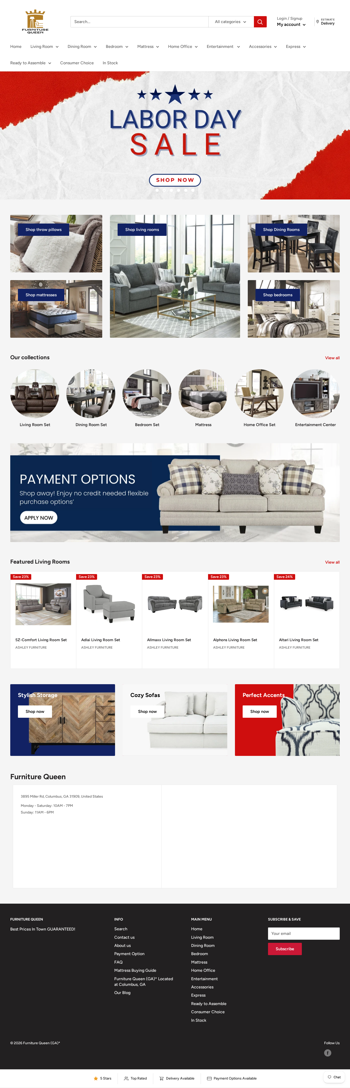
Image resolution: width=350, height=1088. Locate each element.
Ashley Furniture (31, 647)
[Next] (339, 393)
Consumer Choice (77, 62)
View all (333, 357)
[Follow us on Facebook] (327, 1053)
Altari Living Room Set (298, 640)
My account (289, 24)
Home (16, 46)
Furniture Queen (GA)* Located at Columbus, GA (143, 981)
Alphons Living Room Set (235, 640)
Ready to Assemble (28, 62)
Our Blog (122, 992)
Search (120, 928)
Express (293, 46)
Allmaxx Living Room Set (169, 640)
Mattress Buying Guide (135, 970)
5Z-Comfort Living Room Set (41, 640)
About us (122, 945)
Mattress (145, 46)
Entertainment (220, 46)
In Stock (110, 62)
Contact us (124, 937)
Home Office (180, 46)
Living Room (41, 46)
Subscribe (285, 948)
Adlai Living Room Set (100, 640)
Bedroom (114, 46)
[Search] (260, 21)
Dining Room (79, 46)
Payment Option (129, 953)
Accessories (260, 46)
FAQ (118, 962)
